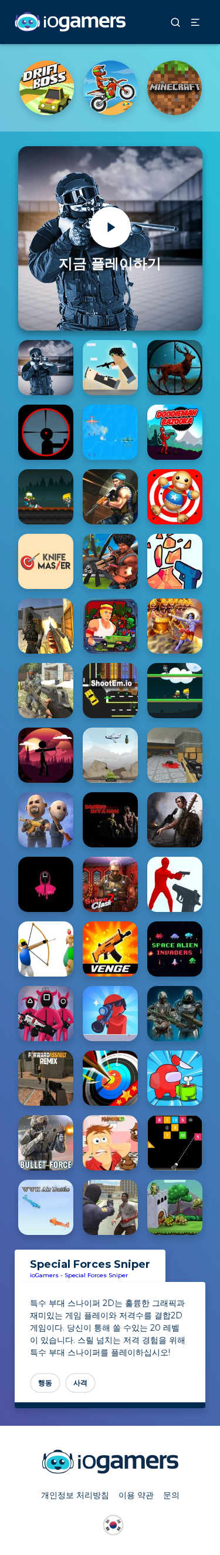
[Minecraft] (174, 87)
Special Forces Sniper (96, 1275)
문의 (171, 1495)
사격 (80, 1382)
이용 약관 (136, 1495)
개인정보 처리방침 (75, 1495)
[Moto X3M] (110, 87)
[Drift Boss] (46, 87)
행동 (45, 1382)
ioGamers (44, 1275)
